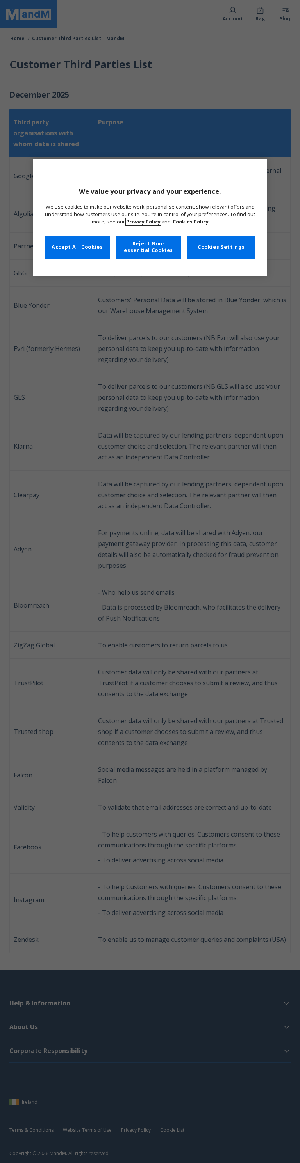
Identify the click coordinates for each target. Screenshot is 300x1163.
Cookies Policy (191, 221)
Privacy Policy (143, 221)
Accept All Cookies (77, 247)
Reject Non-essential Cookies (148, 247)
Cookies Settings (221, 247)
